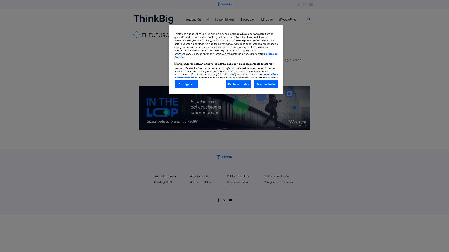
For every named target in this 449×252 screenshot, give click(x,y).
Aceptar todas (266, 84)
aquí (231, 74)
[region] (226, 59)
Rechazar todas (238, 84)
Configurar (186, 84)
